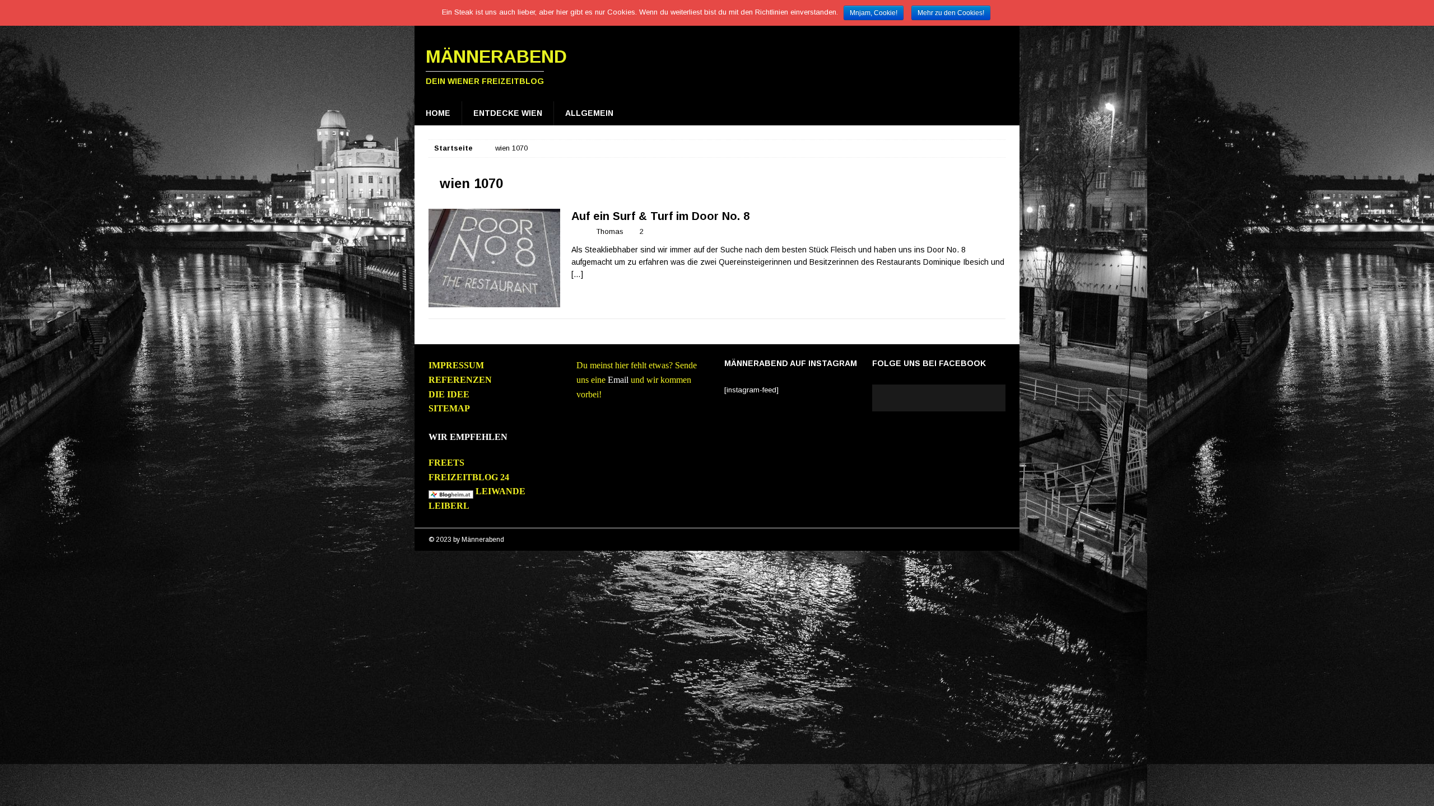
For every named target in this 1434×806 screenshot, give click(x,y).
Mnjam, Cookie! (873, 13)
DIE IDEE (449, 394)
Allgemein (589, 113)
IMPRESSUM (456, 365)
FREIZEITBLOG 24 (469, 477)
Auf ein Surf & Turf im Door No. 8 (660, 216)
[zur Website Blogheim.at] (451, 492)
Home (438, 113)
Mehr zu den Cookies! (951, 13)
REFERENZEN (460, 380)
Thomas (609, 231)
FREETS (446, 462)
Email (618, 380)
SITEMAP (449, 408)
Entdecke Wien (507, 113)
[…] (577, 274)
